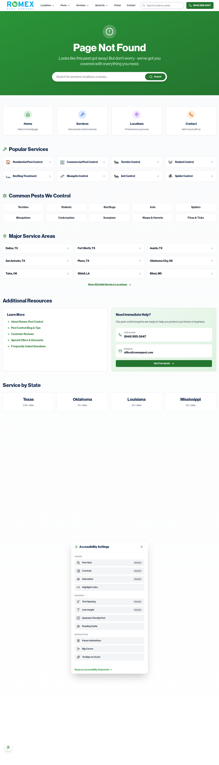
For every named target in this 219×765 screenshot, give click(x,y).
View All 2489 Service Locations (107, 284)
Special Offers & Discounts (27, 340)
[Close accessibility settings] (141, 547)
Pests (64, 5)
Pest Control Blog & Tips (26, 327)
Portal (117, 5)
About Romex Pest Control (27, 321)
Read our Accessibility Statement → (93, 669)
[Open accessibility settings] (8, 747)
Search (158, 76)
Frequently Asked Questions (28, 346)
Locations (46, 5)
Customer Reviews (22, 334)
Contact (131, 5)
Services (81, 5)
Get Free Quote (162, 363)
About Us (100, 5)
